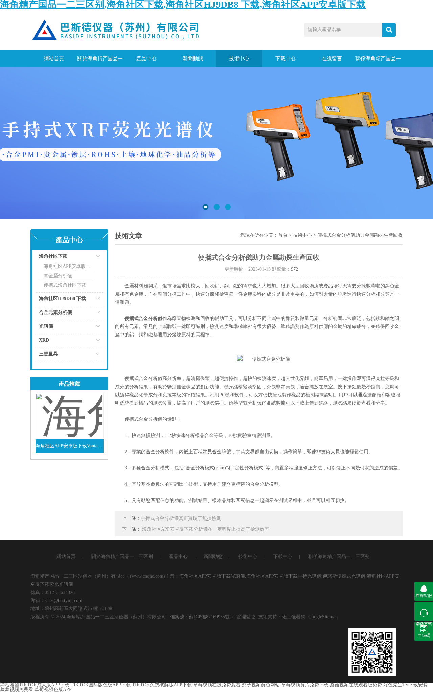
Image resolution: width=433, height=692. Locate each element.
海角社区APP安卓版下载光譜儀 (212, 576)
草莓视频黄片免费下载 (304, 684)
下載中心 (285, 58)
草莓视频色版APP (53, 689)
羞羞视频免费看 (16, 689)
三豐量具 (48, 353)
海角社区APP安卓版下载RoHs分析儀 (68, 266)
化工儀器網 (293, 616)
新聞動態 (193, 58)
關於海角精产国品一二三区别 (100, 61)
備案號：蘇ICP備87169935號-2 (202, 616)
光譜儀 (46, 326)
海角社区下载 (53, 256)
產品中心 (146, 58)
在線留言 (332, 58)
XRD (44, 340)
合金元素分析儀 (55, 312)
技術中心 (239, 58)
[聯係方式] (423, 611)
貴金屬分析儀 (58, 275)
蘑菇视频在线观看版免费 (356, 684)
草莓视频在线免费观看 (217, 684)
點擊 (89, 258)
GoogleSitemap (323, 616)
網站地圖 (9, 684)
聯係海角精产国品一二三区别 (378, 61)
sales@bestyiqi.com (63, 600)
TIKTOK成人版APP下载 (44, 684)
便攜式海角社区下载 (65, 285)
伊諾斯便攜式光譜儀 (344, 576)
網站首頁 (54, 58)
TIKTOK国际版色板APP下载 (101, 684)
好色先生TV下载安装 (405, 684)
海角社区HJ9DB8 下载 (62, 298)
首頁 (283, 235)
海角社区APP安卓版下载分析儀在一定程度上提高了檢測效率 (205, 529)
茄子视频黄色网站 (261, 684)
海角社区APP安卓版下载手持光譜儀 (283, 576)
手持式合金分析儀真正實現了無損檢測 (181, 518)
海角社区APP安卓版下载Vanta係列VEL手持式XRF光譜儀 (70, 445)
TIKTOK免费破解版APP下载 (162, 684)
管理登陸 (245, 616)
